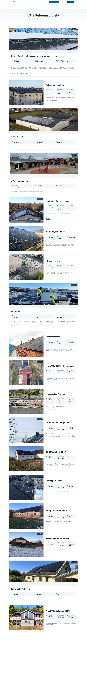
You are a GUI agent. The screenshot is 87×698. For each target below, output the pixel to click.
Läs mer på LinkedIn (16, 73)
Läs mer (47, 218)
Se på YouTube (25, 73)
